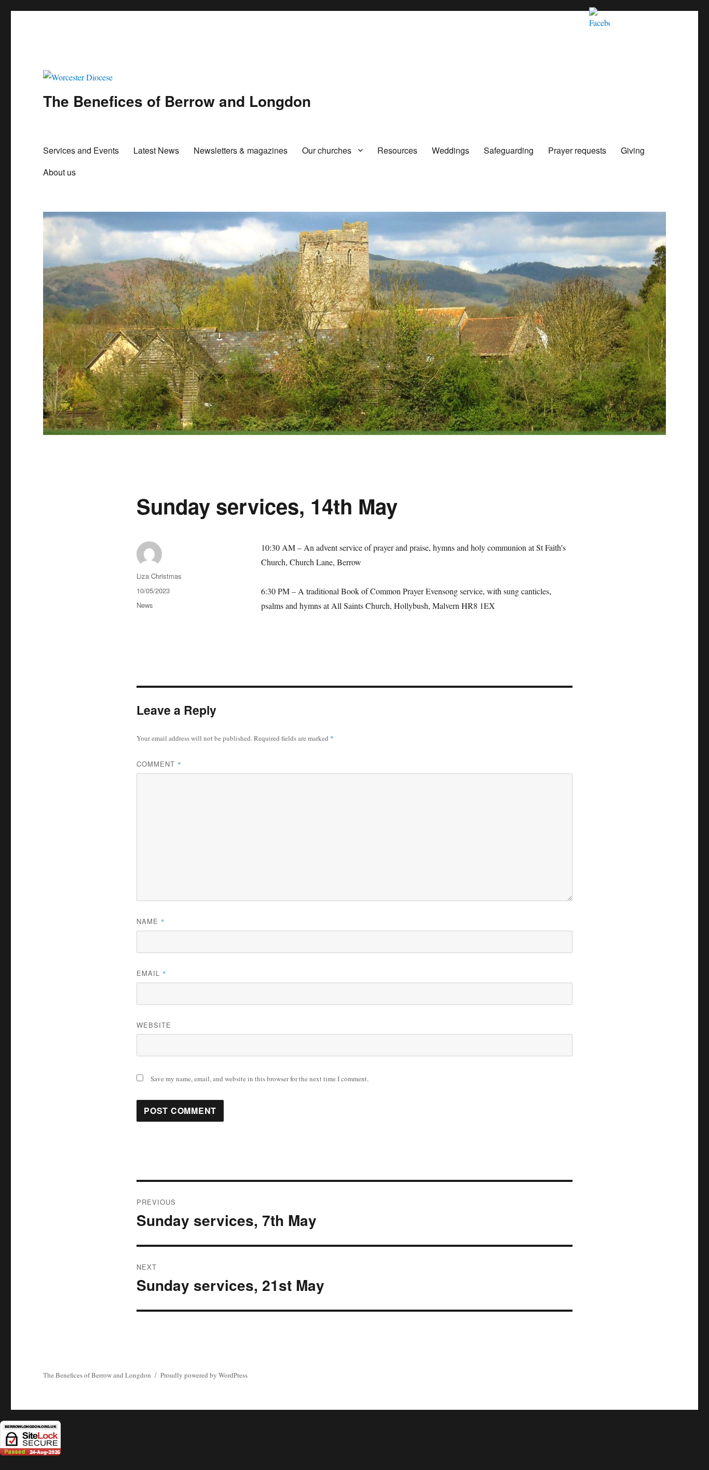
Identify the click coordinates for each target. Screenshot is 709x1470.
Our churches (326, 150)
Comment (159, 764)
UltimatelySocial (424, 1462)
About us (59, 172)
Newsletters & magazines (241, 150)
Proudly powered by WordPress (204, 1375)
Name (151, 921)
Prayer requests (577, 150)
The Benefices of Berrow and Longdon (177, 101)
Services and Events (81, 150)
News (145, 605)
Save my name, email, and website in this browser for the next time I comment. (260, 1078)
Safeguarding (509, 150)
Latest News (156, 150)
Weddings (450, 150)
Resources (397, 150)
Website (154, 1025)
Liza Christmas (159, 576)
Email (152, 973)
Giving (633, 150)
